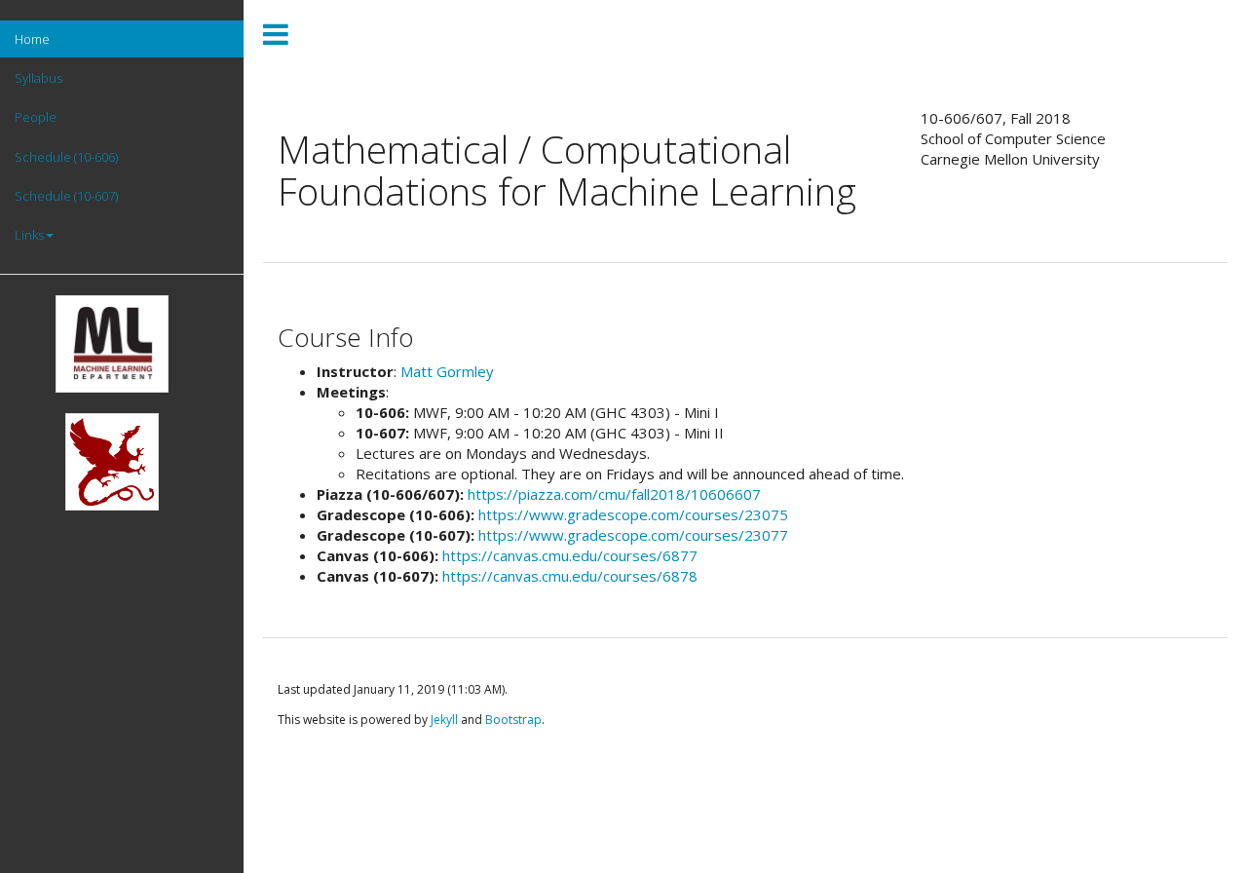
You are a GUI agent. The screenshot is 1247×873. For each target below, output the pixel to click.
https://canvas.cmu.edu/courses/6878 (570, 576)
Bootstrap (513, 719)
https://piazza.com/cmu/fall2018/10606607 (614, 494)
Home (32, 39)
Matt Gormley (447, 371)
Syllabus (38, 78)
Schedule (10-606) (66, 157)
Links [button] (29, 235)
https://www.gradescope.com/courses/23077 (633, 535)
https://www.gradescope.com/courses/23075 (633, 514)
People (36, 117)
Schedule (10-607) (66, 196)
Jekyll (444, 719)
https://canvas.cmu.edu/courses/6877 (570, 555)
